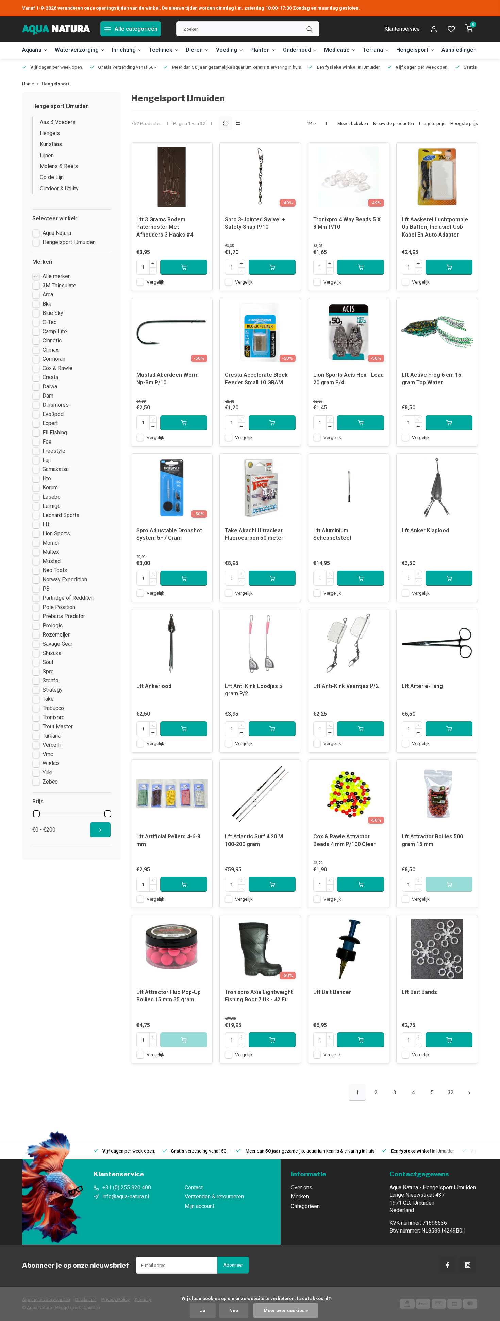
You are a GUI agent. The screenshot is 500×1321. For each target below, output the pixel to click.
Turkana (52, 735)
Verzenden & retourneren (214, 1196)
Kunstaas (51, 144)
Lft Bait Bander (332, 992)
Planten (260, 50)
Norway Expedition (65, 579)
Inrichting (124, 50)
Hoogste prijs (464, 123)
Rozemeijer (56, 634)
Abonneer (233, 1265)
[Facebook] (447, 1265)
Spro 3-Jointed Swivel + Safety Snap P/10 (255, 223)
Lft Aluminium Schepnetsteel (332, 534)
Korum (50, 487)
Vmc (48, 754)
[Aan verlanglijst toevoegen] (202, 153)
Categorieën (305, 1206)
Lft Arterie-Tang (422, 686)
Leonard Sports (61, 515)
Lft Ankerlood (153, 686)
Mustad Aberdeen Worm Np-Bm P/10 (167, 379)
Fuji (47, 460)
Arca (48, 294)
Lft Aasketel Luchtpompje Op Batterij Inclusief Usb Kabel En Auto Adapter (435, 227)
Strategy (53, 690)
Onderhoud (297, 50)
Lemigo (52, 506)
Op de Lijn (52, 177)
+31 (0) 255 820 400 (126, 1187)
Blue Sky (53, 313)
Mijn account (199, 1206)
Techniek (160, 50)
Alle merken (57, 276)
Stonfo (51, 680)
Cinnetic (52, 340)
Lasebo (52, 497)
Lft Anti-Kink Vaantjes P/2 (346, 686)
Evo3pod (53, 414)
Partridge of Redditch (68, 598)
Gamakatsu (56, 469)
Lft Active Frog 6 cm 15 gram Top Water (431, 379)
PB (46, 588)
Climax (51, 350)
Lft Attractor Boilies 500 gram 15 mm (432, 840)
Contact (194, 1187)
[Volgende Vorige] (469, 1092)
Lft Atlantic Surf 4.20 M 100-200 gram (254, 840)
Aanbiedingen (459, 50)
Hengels (50, 133)
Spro (48, 671)
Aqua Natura (57, 233)
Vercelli (52, 745)
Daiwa (50, 386)
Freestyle (54, 451)
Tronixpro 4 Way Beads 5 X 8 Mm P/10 (347, 223)
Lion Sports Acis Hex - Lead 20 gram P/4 (348, 379)
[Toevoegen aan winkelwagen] (183, 267)
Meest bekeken (352, 123)
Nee (233, 1310)
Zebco (50, 781)
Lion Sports (56, 533)
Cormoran (54, 359)
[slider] (36, 813)
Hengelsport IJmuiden (69, 242)
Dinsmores (56, 405)
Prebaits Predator (64, 616)
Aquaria (31, 50)
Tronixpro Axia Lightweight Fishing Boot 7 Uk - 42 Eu (259, 996)
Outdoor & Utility (59, 188)
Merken (300, 1196)
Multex (51, 552)
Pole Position (59, 607)
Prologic (53, 625)
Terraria (373, 50)
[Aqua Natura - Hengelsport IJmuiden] (56, 29)
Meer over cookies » (286, 1310)
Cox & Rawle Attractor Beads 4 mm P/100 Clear (344, 840)
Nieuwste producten (393, 123)
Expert (50, 423)
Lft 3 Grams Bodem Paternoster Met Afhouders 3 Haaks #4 (164, 227)
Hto (47, 478)
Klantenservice (402, 29)
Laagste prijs (432, 123)
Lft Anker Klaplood (425, 530)
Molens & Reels (59, 166)
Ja (202, 1310)
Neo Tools (55, 570)
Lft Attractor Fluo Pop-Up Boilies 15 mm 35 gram (168, 996)
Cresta (50, 377)
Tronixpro (54, 717)
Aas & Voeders (58, 122)
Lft (46, 524)
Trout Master (58, 726)
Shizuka (52, 653)
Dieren (194, 50)
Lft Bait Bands (419, 992)
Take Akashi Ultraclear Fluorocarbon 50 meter (254, 534)
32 (451, 1092)
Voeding (226, 50)
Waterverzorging (77, 50)
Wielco (51, 763)
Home (28, 83)
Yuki (47, 772)
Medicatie (337, 50)
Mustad (52, 561)
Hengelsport (412, 50)
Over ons (301, 1187)
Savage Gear (57, 644)
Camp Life (55, 331)
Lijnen (47, 155)
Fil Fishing (55, 432)
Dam (48, 395)
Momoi (51, 542)
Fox (47, 441)
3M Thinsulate (59, 285)
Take (48, 699)
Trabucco (53, 708)
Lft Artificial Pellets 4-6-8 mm (168, 840)
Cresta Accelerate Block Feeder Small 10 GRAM (256, 379)
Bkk (47, 304)
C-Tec (49, 322)
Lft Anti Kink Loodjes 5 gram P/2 (253, 690)
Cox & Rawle (57, 368)
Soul (48, 662)
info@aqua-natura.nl (125, 1196)
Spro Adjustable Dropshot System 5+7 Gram (169, 534)
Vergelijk (155, 282)
